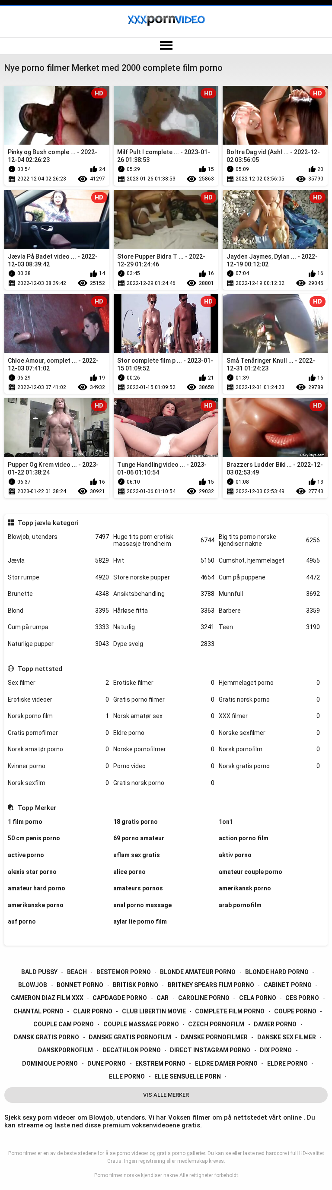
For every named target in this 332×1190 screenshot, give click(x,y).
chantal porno (38, 1011)
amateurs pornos (138, 888)
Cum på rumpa (58, 626)
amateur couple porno (250, 871)
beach (77, 971)
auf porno (22, 921)
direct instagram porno (210, 1050)
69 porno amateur (138, 838)
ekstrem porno (160, 1063)
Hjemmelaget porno (269, 682)
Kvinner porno (58, 766)
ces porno (302, 997)
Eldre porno (163, 732)
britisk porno (135, 984)
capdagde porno (120, 997)
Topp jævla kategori (48, 523)
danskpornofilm (65, 1050)
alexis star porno (32, 871)
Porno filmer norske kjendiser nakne (136, 1175)
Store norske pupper (163, 577)
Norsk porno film (58, 715)
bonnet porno (80, 984)
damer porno (275, 1024)
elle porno (127, 1076)
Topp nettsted (40, 669)
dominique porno (50, 1063)
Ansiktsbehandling (163, 593)
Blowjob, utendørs (58, 536)
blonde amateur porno (198, 971)
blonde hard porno (277, 971)
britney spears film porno (211, 984)
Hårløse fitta (163, 610)
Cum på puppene (269, 577)
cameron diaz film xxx (47, 997)
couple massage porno (141, 1024)
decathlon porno (131, 1050)
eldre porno (287, 1063)
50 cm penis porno (34, 838)
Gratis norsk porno (269, 699)
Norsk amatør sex (163, 715)
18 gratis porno (135, 821)
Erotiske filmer (163, 682)
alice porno (129, 871)
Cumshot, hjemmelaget (269, 560)
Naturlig (163, 626)
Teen (269, 626)
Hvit (163, 560)
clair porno (92, 1011)
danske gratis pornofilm (130, 1037)
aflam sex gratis (136, 854)
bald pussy (39, 971)
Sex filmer (58, 682)
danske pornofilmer (214, 1037)
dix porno (276, 1050)
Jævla (58, 560)
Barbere (269, 610)
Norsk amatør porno (58, 749)
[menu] (166, 46)
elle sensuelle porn (187, 1076)
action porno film (243, 838)
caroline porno (204, 997)
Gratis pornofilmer (58, 732)
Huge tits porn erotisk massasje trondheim (163, 540)
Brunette (58, 593)
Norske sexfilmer (269, 732)
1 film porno (25, 821)
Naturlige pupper (58, 643)
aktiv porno (235, 854)
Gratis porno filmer (163, 699)
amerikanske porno (36, 905)
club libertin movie (154, 1011)
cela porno (257, 997)
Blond (58, 610)
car (162, 997)
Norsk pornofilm (269, 749)
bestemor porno (123, 971)
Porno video (163, 766)
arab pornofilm (240, 905)
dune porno (106, 1063)
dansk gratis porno (46, 1037)
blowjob (32, 984)
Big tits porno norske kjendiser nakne (269, 540)
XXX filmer (269, 715)
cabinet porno (288, 984)
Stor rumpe (58, 577)
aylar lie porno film (140, 921)
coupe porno (295, 1011)
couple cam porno (63, 1024)
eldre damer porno (226, 1063)
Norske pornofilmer (163, 749)
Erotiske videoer (58, 699)
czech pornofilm (216, 1024)
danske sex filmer (286, 1037)
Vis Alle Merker (166, 1095)
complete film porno (230, 1011)
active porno (26, 854)
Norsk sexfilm (58, 782)
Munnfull (269, 593)
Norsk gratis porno (269, 766)
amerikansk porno (245, 888)
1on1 (226, 821)
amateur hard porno (36, 888)
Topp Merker (37, 808)
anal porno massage (142, 905)
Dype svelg (163, 643)
